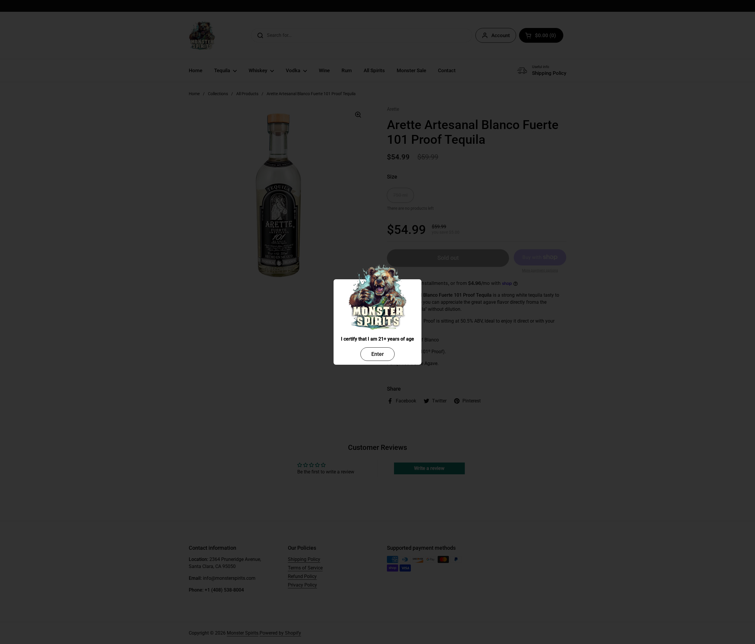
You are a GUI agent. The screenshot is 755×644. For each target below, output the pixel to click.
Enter (377, 354)
